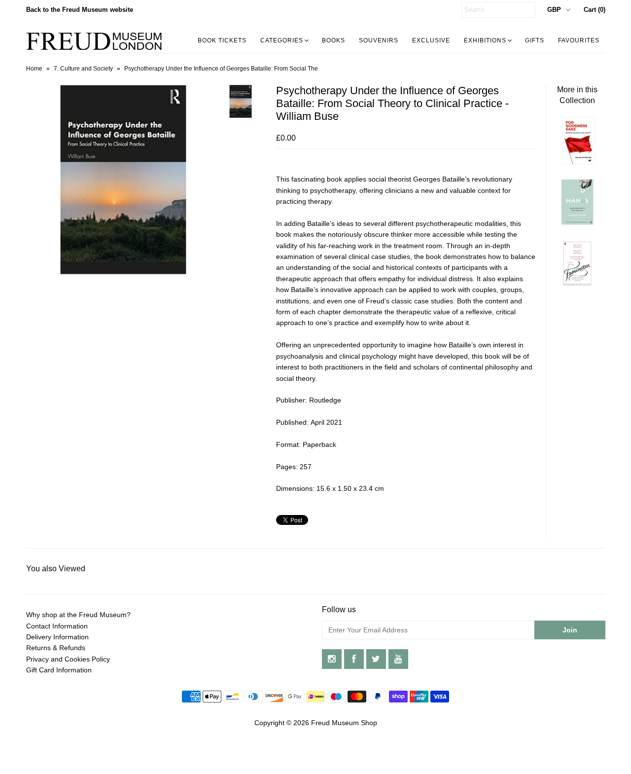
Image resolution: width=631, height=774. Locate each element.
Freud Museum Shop (344, 723)
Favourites (578, 40)
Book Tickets (222, 40)
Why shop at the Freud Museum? (78, 615)
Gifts (534, 40)
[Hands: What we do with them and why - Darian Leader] (577, 224)
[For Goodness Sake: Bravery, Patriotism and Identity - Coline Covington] (577, 162)
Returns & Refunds (55, 648)
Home (34, 68)
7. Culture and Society (83, 68)
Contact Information (57, 626)
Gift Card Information (59, 670)
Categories (281, 40)
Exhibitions (485, 40)
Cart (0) (594, 9)
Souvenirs (378, 40)
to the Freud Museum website (79, 9)
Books (333, 40)
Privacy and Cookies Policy (68, 659)
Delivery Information (57, 637)
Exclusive (431, 40)
